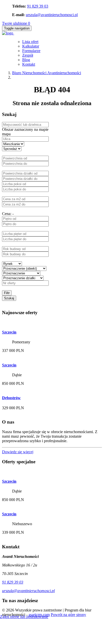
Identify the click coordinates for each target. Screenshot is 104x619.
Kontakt (28, 64)
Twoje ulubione (16, 23)
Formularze (31, 51)
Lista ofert (30, 41)
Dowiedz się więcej (17, 452)
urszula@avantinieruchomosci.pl (52, 15)
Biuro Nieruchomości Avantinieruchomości (46, 73)
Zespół (27, 55)
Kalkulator (30, 46)
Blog (26, 60)
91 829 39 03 (37, 6)
